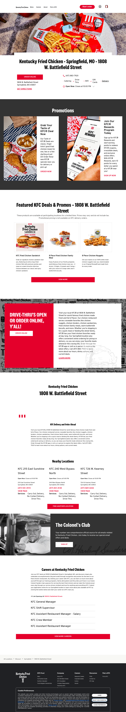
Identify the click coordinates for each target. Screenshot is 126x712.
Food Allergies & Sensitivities (44, 683)
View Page (22, 491)
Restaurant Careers (79, 676)
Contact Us (92, 678)
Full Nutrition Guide (42, 678)
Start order (87, 7)
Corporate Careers (79, 678)
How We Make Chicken (62, 678)
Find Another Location (63, 506)
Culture (76, 681)
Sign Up (64, 544)
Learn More (64, 358)
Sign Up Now (110, 176)
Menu (38, 676)
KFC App (91, 681)
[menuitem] (31, 7)
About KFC (60, 676)
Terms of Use (52, 705)
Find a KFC (105, 676)
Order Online (30, 77)
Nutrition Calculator (42, 681)
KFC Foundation (61, 681)
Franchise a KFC (61, 685)
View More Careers (63, 636)
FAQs (90, 676)
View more (63, 279)
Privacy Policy (58, 700)
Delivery (105, 81)
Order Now (45, 172)
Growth (76, 683)
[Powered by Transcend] (21, 709)
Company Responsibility (63, 683)
